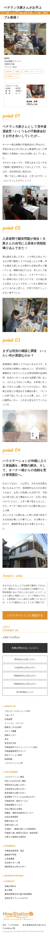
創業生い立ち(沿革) (13, 727)
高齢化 (17, 71)
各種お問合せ (10, 886)
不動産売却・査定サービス (16, 801)
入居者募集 (9, 859)
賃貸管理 (8, 71)
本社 (6, 739)
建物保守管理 (10, 854)
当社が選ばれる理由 (13, 809)
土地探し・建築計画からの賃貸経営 (20, 829)
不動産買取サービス (13, 805)
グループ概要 (10, 731)
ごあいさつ (9, 715)
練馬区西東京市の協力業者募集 (18, 894)
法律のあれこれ (11, 825)
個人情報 (8, 890)
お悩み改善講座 (11, 817)
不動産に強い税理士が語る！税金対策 (21, 833)
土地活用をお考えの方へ (25, 667)
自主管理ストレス (11, 76)
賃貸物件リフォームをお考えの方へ (20, 797)
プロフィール (32, 104)
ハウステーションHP (14, 763)
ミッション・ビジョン (14, 723)
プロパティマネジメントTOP (17, 711)
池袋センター (10, 735)
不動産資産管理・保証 (14, 851)
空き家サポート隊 (12, 863)
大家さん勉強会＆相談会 (15, 837)
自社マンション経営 (13, 755)
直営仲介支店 (10, 743)
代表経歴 (8, 719)
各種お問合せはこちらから (25, 648)
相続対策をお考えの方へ (15, 866)
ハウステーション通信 (14, 777)
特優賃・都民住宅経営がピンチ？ (19, 813)
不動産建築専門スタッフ (15, 751)
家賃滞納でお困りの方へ (15, 793)
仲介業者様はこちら (25, 692)
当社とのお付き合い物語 (15, 781)
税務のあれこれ (11, 821)
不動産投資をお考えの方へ (25, 684)
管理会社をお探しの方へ (25, 659)
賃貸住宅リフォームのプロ (16, 898)
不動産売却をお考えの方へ (25, 676)
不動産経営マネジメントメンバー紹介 (21, 747)
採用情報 (8, 759)
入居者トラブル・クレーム (33, 71)
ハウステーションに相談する (25, 615)
